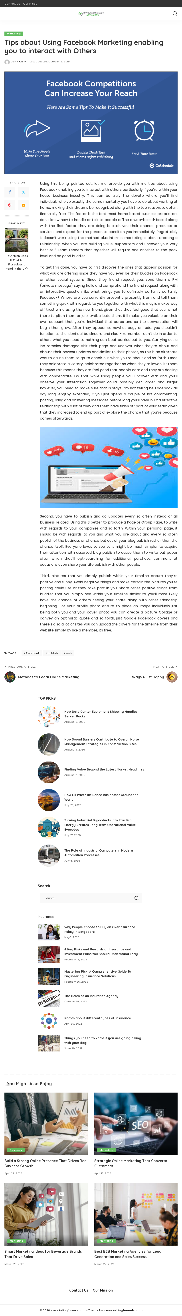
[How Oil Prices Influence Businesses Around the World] (49, 800)
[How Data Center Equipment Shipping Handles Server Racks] (49, 717)
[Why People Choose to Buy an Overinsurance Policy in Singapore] (49, 932)
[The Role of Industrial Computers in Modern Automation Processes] (49, 855)
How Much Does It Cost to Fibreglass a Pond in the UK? (17, 262)
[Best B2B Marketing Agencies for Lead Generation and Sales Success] (136, 1214)
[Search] (175, 13)
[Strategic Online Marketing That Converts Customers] (136, 1124)
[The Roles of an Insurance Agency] (49, 998)
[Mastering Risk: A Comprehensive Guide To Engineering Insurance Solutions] (49, 976)
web (69, 653)
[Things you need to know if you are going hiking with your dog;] (49, 1043)
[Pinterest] (9, 205)
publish (53, 653)
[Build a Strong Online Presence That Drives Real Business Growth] (46, 1124)
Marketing (14, 33)
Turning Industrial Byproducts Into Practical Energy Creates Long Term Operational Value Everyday (100, 825)
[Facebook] (9, 192)
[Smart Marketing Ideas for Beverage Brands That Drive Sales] (46, 1214)
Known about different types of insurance (97, 1018)
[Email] (23, 205)
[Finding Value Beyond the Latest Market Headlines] (49, 772)
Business (16, 1150)
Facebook (33, 653)
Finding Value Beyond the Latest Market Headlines (104, 769)
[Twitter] (23, 192)
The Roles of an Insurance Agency (91, 996)
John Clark (18, 61)
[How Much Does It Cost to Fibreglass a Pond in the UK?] (16, 240)
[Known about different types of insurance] (49, 1021)
